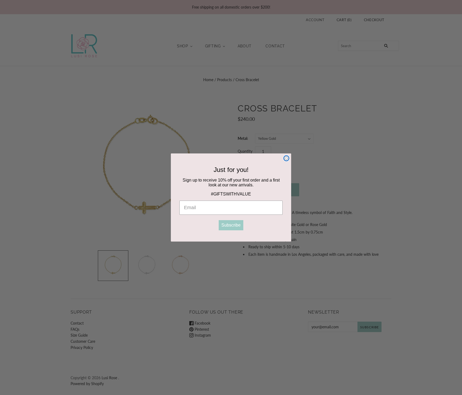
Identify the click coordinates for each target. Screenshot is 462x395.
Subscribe (231, 225)
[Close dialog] (286, 158)
